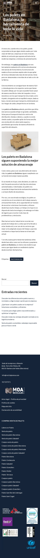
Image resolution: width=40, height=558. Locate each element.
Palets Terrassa (7, 475)
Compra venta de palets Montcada (14, 449)
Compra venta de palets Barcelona (14, 446)
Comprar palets (7, 478)
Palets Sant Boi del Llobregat (12, 493)
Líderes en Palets (8, 428)
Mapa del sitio (7, 406)
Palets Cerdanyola (8, 460)
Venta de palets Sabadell (10, 438)
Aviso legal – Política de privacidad (14, 399)
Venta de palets (7, 431)
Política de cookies (8, 403)
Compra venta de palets (10, 442)
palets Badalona (16, 259)
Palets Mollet (6, 471)
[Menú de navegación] (35, 3)
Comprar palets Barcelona (11, 482)
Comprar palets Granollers (11, 489)
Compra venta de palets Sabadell (13, 453)
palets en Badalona (20, 64)
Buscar (4, 279)
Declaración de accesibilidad (12, 410)
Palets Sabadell (7, 464)
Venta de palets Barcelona (11, 435)
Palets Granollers (8, 467)
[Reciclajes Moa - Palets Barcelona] (8, 2)
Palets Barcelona (8, 457)
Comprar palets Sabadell (10, 485)
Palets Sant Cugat (8, 496)
